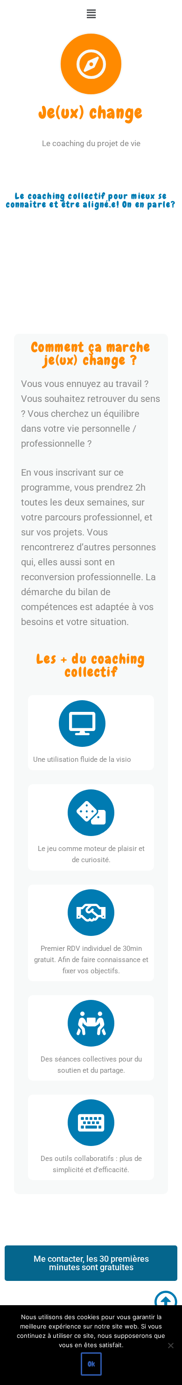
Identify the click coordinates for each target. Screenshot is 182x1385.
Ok (91, 1364)
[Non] (170, 1345)
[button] (91, 14)
